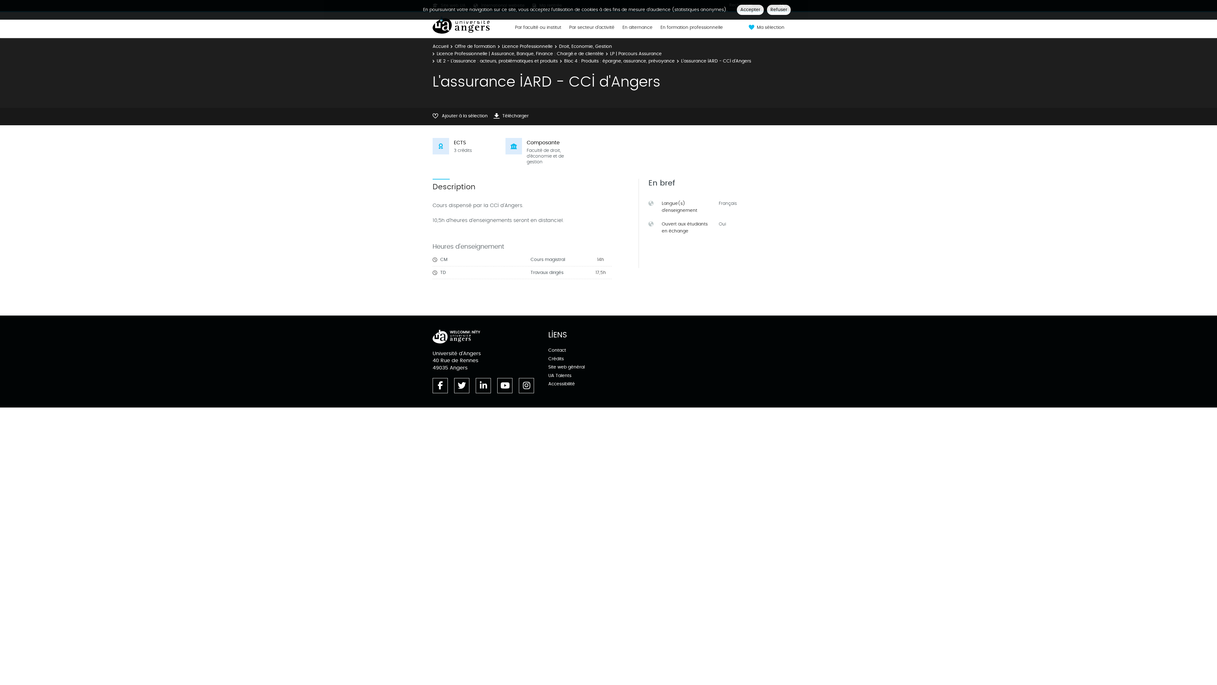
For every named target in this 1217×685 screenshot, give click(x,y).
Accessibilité (561, 384)
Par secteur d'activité (592, 27)
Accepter (750, 9)
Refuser (778, 9)
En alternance (637, 27)
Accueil (440, 46)
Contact (557, 350)
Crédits (556, 359)
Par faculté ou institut (538, 27)
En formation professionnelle (691, 27)
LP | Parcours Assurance (636, 53)
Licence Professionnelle (527, 46)
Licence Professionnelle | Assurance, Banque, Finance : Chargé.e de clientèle (520, 53)
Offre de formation (475, 46)
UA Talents (559, 375)
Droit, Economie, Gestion (585, 46)
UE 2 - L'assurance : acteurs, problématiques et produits (497, 61)
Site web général (566, 367)
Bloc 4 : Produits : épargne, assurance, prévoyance (619, 61)
